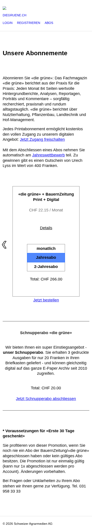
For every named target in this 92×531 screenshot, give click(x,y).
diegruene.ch (14, 15)
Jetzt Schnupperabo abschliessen (46, 398)
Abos (49, 23)
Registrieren (28, 23)
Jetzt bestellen (46, 300)
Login (8, 23)
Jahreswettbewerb (48, 155)
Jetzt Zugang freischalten (42, 139)
